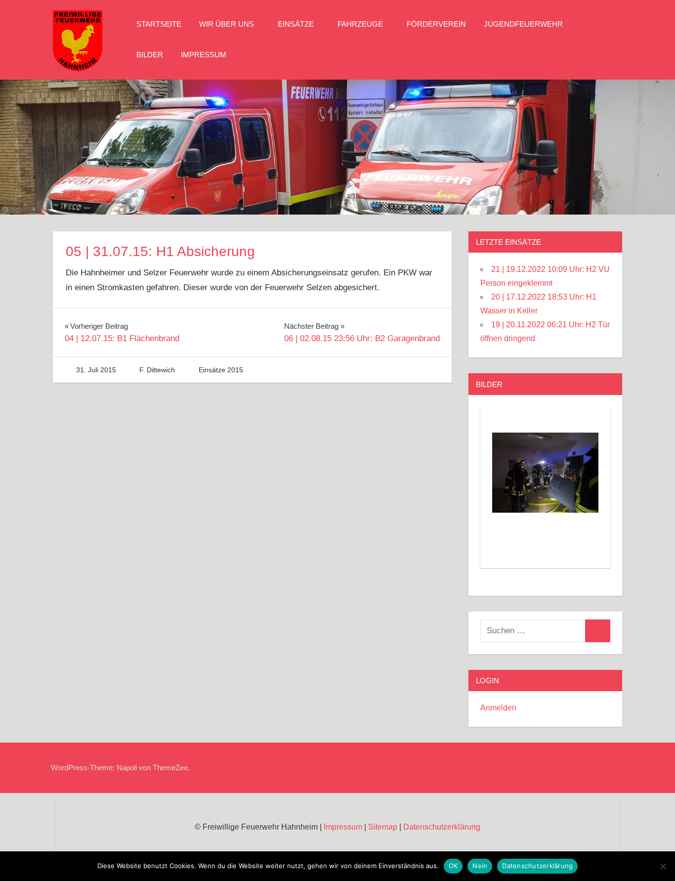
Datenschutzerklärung (441, 827)
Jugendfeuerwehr (523, 24)
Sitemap (382, 827)
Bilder (149, 54)
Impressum (203, 54)
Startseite (158, 24)
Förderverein (436, 24)
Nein (479, 866)
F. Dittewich (157, 370)
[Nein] (663, 866)
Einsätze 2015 (221, 370)
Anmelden (498, 708)
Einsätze (296, 24)
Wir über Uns (226, 24)
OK (453, 866)
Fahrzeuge (360, 24)
